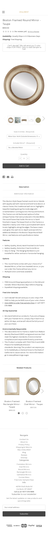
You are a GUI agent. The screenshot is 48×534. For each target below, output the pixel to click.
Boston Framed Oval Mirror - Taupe (33, 402)
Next (43, 118)
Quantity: (24, 154)
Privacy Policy (24, 445)
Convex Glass (24, 477)
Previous (4, 118)
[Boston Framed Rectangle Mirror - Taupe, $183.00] (12, 386)
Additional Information (24, 194)
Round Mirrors (24, 469)
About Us (24, 442)
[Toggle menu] (3, 12)
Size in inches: (24, 132)
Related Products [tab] (24, 368)
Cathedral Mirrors (24, 475)
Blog (24, 452)
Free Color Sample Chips (24, 480)
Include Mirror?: (24, 143)
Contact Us (24, 439)
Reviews (24, 455)
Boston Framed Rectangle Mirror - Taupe (12, 404)
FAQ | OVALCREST (24, 450)
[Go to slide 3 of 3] (27, 413)
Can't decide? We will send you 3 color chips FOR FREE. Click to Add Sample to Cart (24, 47)
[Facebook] (4, 177)
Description (24, 187)
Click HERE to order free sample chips (20, 303)
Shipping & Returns (24, 447)
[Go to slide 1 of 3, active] (19, 413)
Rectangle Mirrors (24, 472)
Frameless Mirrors (24, 464)
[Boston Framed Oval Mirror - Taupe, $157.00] (33, 386)
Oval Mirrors (24, 467)
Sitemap (24, 458)
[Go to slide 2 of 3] (23, 413)
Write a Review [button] (33, 32)
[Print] (12, 177)
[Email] (8, 177)
